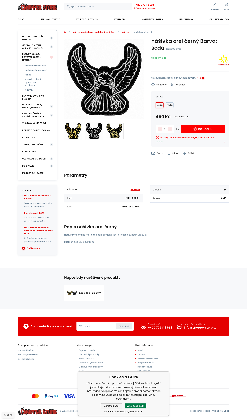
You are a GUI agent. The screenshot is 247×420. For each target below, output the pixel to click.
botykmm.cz (144, 370)
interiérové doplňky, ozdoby (33, 38)
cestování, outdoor (34, 158)
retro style (28, 137)
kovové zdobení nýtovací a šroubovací (33, 82)
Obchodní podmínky (89, 354)
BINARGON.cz (223, 410)
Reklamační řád (86, 358)
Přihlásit (124, 326)
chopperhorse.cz (146, 362)
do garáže (28, 165)
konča (28, 74)
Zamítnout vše (111, 406)
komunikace (29, 151)
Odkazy (141, 354)
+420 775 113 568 (144, 5)
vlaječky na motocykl (34, 123)
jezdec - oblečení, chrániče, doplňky (32, 47)
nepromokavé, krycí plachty (33, 97)
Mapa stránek (75, 410)
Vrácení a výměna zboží (91, 362)
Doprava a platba (87, 350)
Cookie (82, 370)
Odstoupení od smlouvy (91, 366)
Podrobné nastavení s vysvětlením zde (123, 411)
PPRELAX (135, 189)
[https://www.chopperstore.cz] (65, 32)
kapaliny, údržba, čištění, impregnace (33, 115)
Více (199, 77)
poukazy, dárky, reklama (36, 130)
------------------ (148, 358)
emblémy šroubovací (35, 70)
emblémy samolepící (35, 65)
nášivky (125, 32)
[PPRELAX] (223, 60)
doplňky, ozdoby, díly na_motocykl (32, 106)
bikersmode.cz (145, 366)
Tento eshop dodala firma (203, 410)
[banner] (37, 7)
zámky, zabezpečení (32, 144)
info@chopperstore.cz (144, 8)
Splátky (141, 350)
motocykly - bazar (33, 173)
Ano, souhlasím (135, 406)
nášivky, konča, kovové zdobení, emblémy (93, 32)
